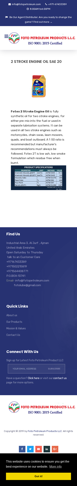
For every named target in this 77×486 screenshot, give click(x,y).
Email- (10, 280)
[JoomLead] (38, 407)
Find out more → (42, 21)
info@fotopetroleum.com (26, 4)
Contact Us (13, 335)
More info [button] (55, 466)
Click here (33, 378)
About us (11, 315)
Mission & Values (16, 328)
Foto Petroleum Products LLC (45, 431)
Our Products (14, 321)
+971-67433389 (57, 4)
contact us (60, 378)
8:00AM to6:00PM (39, 9)
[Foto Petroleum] (38, 38)
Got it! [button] (39, 476)
